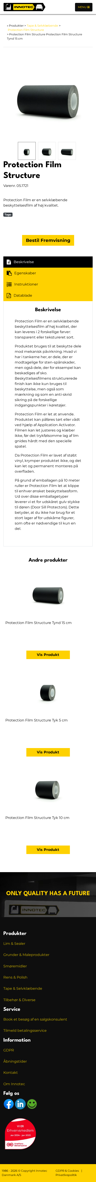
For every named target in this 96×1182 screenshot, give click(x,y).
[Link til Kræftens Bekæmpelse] (20, 1133)
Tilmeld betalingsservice (25, 1030)
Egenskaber (25, 273)
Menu (82, 7)
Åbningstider (15, 1061)
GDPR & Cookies (67, 1170)
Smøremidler (15, 966)
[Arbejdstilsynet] (32, 1104)
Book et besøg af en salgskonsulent (35, 1019)
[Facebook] (9, 1104)
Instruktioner (26, 284)
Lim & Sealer (14, 943)
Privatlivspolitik (66, 1175)
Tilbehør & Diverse (19, 1000)
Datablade (23, 295)
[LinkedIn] (21, 1104)
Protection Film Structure (26, 30)
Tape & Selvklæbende (42, 25)
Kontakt (10, 1072)
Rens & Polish (15, 977)
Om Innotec (14, 1084)
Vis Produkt (48, 655)
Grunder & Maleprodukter (26, 955)
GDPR (8, 1050)
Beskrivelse (24, 262)
